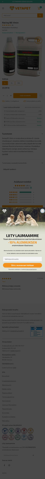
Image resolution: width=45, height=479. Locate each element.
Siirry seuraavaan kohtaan (22, 265)
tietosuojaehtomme (31, 269)
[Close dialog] (42, 211)
